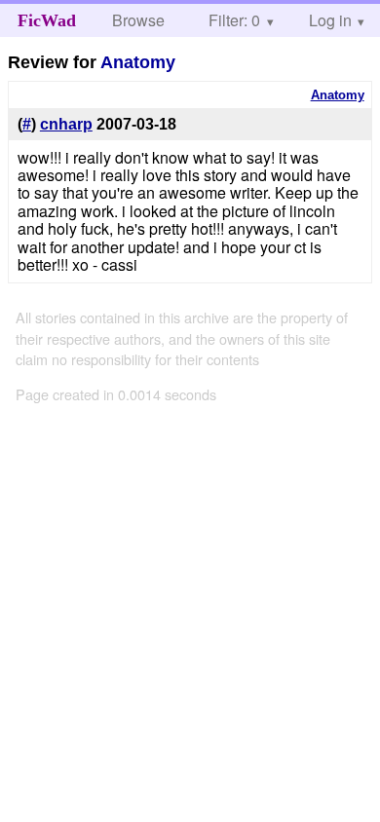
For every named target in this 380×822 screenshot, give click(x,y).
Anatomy (137, 62)
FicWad (47, 20)
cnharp (66, 124)
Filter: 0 (234, 20)
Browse (138, 20)
